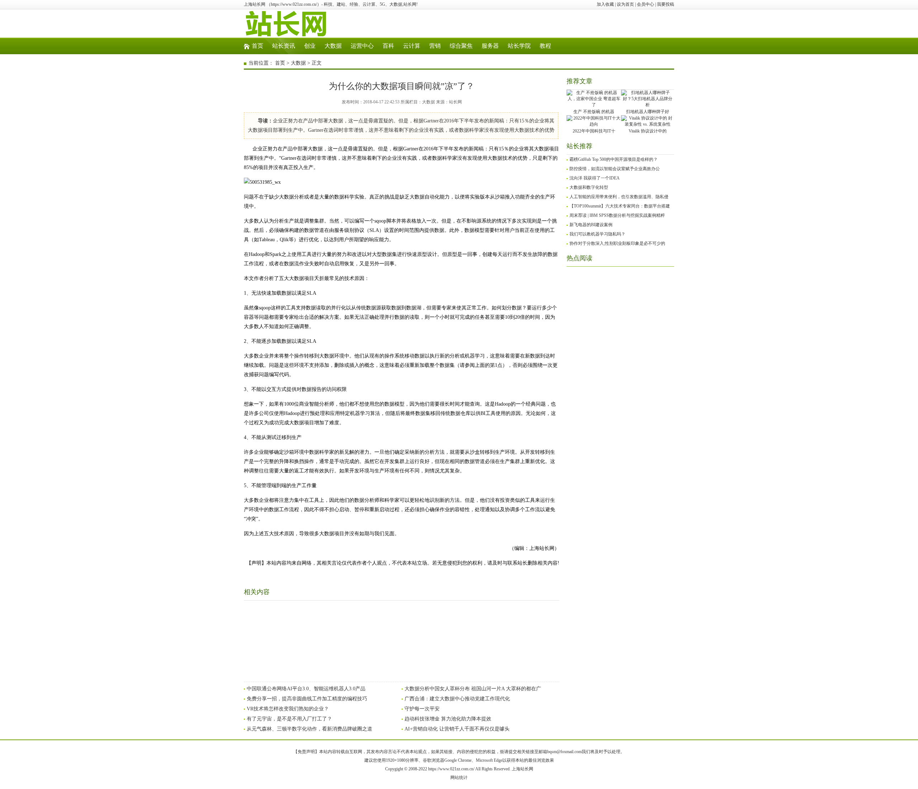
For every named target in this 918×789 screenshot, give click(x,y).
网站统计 (459, 777)
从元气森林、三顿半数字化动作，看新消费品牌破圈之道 (309, 729)
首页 (257, 46)
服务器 (490, 46)
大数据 (333, 46)
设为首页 (625, 4)
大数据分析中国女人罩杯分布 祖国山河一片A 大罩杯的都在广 (472, 688)
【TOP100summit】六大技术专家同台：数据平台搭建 (619, 206)
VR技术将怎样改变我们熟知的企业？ (288, 708)
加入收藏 (605, 4)
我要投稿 (665, 4)
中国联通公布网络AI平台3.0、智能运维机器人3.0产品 (306, 688)
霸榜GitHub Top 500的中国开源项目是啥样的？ (613, 159)
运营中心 (362, 46)
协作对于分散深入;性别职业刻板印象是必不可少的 (617, 243)
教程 (545, 46)
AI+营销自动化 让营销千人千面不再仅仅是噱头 (457, 729)
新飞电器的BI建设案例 (590, 224)
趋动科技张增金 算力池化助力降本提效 (447, 719)
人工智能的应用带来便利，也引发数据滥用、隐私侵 (618, 196)
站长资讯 (283, 46)
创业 (310, 46)
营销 (435, 46)
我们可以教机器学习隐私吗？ (597, 234)
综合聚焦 (461, 46)
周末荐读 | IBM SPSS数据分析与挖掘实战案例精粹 (617, 215)
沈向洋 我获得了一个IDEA (594, 178)
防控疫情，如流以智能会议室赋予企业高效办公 (614, 168)
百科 (388, 46)
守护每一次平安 (422, 708)
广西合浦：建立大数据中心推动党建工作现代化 (457, 698)
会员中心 (645, 4)
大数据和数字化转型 (588, 187)
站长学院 (519, 46)
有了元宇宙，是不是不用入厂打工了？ (289, 719)
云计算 (411, 46)
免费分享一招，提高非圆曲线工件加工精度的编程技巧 (307, 698)
